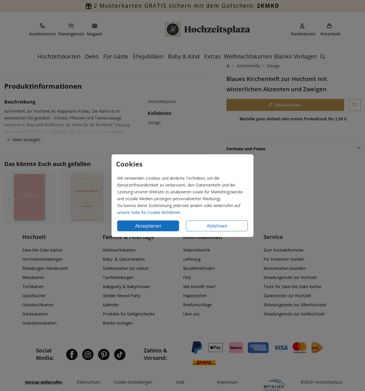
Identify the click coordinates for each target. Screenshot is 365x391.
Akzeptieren (148, 226)
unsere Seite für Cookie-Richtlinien (148, 212)
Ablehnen (217, 226)
